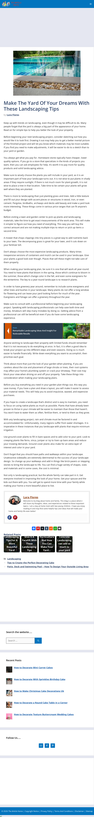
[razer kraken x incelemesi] (47, 816)
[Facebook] (9, 517)
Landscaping (14, 558)
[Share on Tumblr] (46, 528)
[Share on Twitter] (42, 528)
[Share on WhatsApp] (55, 528)
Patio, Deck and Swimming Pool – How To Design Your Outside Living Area (47, 566)
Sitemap (89, 811)
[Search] (38, 641)
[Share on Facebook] (34, 528)
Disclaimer (79, 811)
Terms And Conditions (63, 811)
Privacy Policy (46, 811)
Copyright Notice (32, 811)
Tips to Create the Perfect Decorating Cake (30, 562)
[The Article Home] (11, 4)
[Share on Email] (59, 528)
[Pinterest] (15, 517)
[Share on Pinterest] (38, 528)
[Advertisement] (47, 26)
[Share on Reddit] (51, 528)
